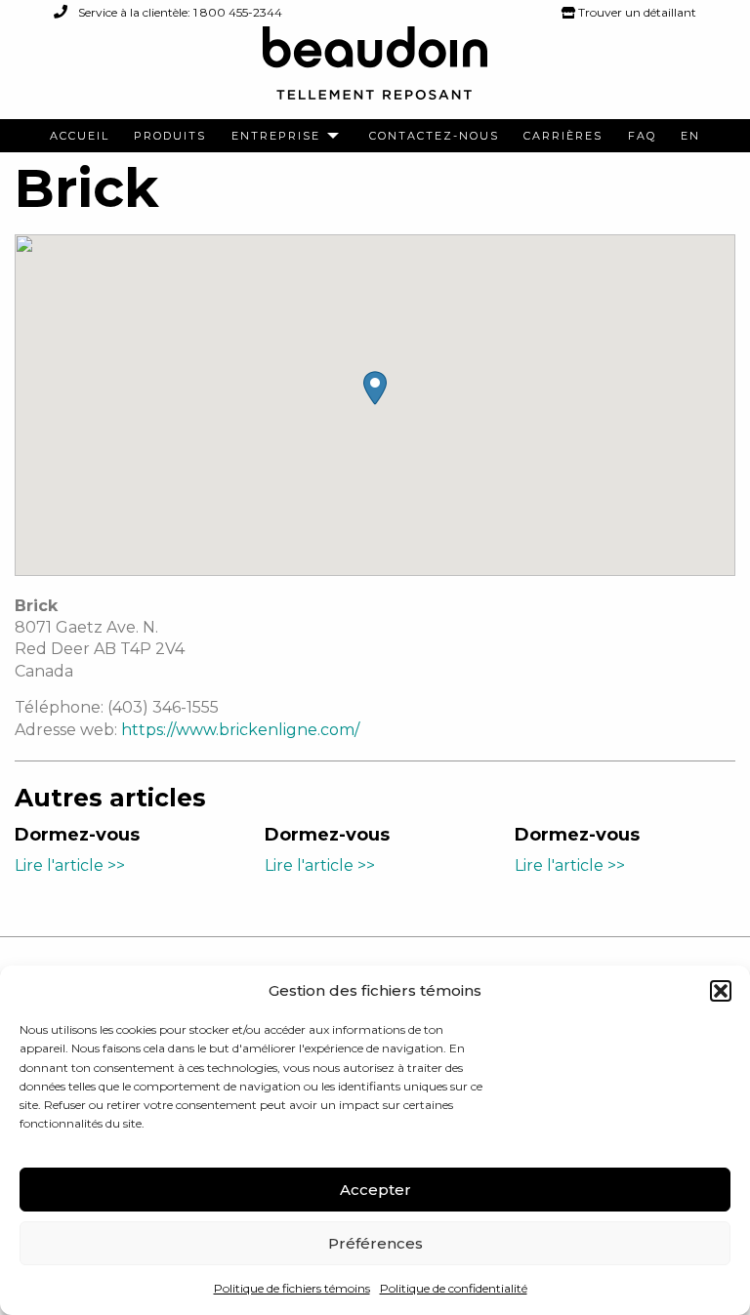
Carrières (563, 136)
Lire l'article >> (70, 865)
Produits (170, 136)
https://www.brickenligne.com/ (240, 729)
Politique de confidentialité (453, 1288)
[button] (720, 991)
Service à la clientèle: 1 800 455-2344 (178, 12)
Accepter (375, 1189)
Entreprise (275, 136)
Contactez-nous (434, 136)
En (690, 136)
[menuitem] (79, 136)
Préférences (375, 1243)
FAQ (642, 136)
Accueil (79, 136)
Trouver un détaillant (635, 12)
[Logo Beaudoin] (375, 71)
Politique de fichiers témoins (292, 1288)
